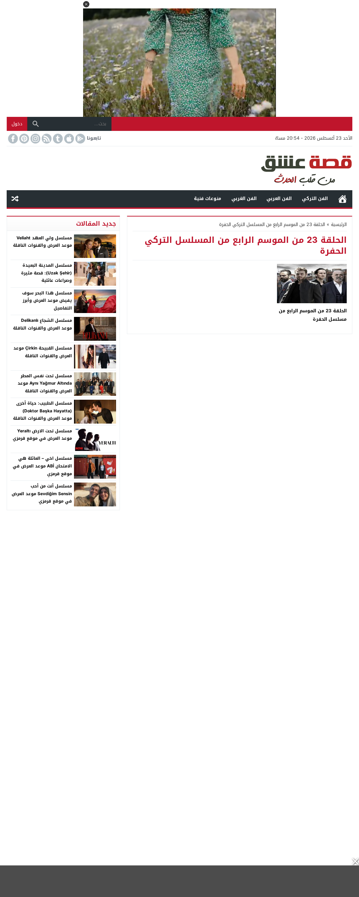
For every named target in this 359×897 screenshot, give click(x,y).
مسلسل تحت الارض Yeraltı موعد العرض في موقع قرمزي (42, 435)
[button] (86, 4)
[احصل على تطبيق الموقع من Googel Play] (79, 139)
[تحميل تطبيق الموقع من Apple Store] (68, 139)
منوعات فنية (207, 198)
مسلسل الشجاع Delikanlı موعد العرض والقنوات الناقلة (42, 324)
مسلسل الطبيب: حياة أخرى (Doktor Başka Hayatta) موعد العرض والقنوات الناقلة (42, 410)
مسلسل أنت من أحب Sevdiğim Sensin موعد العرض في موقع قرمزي (42, 493)
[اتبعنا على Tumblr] (57, 139)
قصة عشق (342, 199)
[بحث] (35, 124)
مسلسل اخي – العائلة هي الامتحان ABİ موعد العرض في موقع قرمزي (42, 465)
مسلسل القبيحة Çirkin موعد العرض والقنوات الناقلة (42, 352)
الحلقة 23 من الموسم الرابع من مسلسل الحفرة (313, 314)
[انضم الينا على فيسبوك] (12, 139)
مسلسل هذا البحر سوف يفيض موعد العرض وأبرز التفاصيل (47, 300)
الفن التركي (315, 198)
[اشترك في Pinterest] (23, 139)
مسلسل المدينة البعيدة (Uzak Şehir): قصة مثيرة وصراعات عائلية (46, 272)
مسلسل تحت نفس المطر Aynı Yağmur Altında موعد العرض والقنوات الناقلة (45, 383)
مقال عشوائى (15, 198)
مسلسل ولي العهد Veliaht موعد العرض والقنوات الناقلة (42, 242)
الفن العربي (279, 198)
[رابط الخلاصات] (46, 139)
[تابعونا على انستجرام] (34, 139)
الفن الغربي (244, 198)
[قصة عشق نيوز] (179, 168)
